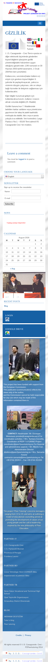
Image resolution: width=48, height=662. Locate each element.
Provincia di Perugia (12, 553)
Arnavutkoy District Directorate (17, 601)
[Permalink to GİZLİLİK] (15, 43)
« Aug (12, 269)
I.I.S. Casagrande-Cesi (13, 545)
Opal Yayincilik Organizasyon (16, 597)
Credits (19, 635)
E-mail (7, 198)
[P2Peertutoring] (24, 8)
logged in (22, 159)
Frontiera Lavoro (11, 556)
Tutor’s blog (9, 620)
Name (7, 191)
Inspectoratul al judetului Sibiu (16, 576)
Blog (6, 306)
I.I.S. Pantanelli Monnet (14, 549)
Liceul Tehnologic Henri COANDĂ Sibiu (20, 572)
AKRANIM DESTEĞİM (13, 616)
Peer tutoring (9, 624)
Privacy (28, 635)
